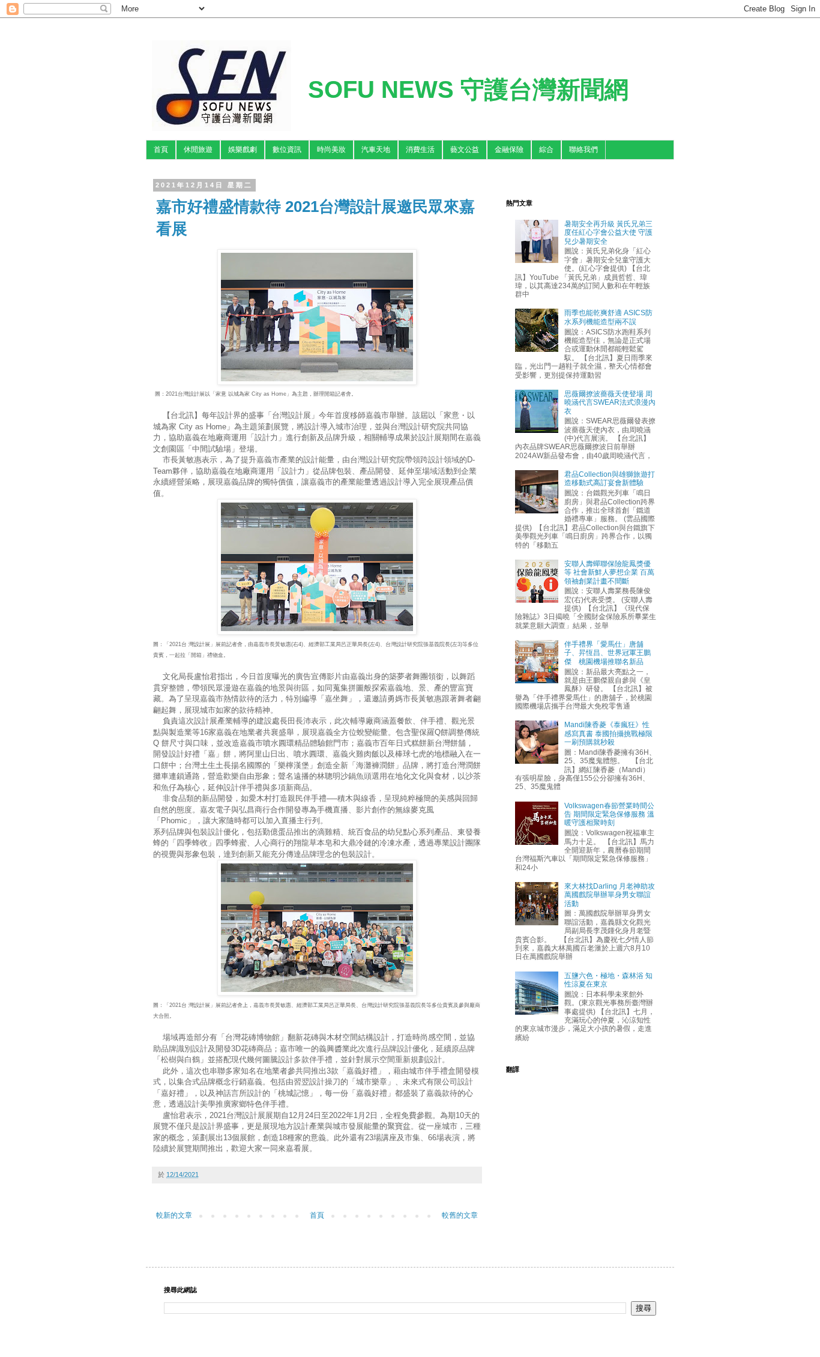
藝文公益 (464, 149)
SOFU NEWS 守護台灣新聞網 (468, 89)
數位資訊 (287, 149)
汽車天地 (375, 149)
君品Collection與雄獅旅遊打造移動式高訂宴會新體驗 (609, 478)
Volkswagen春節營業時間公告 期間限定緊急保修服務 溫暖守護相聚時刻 (609, 814)
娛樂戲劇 (242, 149)
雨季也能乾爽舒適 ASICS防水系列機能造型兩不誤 (608, 317)
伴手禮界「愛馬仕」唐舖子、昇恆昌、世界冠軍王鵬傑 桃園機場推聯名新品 (607, 653)
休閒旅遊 (198, 149)
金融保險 (509, 149)
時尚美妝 (331, 149)
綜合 (546, 149)
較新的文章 (174, 1215)
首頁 (161, 149)
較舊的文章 (460, 1215)
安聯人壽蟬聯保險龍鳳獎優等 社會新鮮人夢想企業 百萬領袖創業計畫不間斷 (609, 572)
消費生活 (420, 149)
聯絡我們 (583, 149)
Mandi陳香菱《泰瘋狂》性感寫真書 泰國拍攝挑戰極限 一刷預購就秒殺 (608, 733)
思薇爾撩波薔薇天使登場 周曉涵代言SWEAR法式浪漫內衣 (610, 403)
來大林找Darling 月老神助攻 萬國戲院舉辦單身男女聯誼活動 (609, 895)
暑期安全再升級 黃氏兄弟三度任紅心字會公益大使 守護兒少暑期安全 (608, 233)
